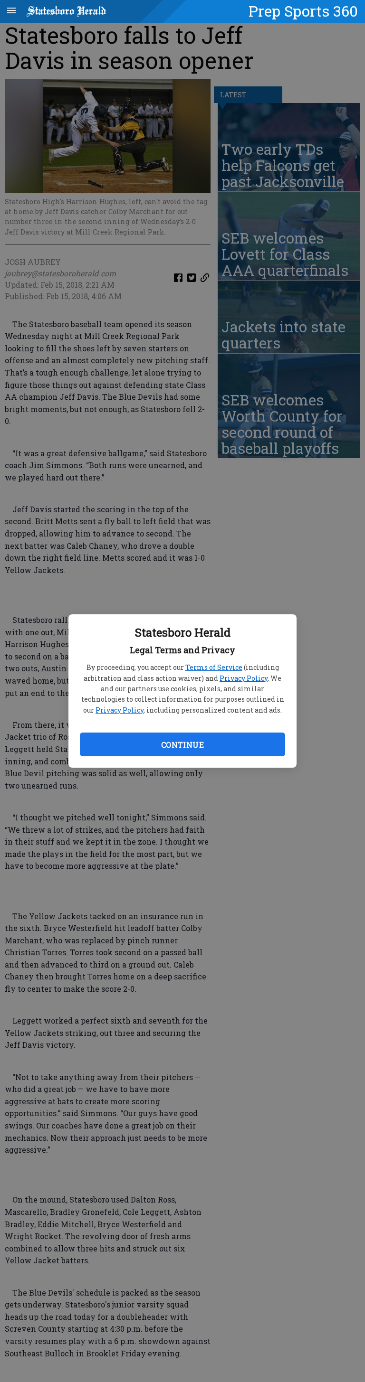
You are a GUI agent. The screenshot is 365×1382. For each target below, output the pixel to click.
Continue (182, 745)
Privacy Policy (244, 678)
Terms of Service (213, 667)
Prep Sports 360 (303, 10)
